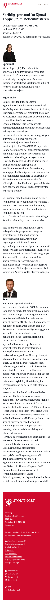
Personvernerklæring (13, 556)
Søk (39, 4)
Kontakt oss (9, 525)
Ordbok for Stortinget (13, 547)
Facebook (12, 571)
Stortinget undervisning (14, 541)
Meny (47, 4)
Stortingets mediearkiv (14, 544)
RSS (9, 587)
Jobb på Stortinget (12, 562)
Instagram (12, 577)
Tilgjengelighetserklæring (15, 559)
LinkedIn (11, 580)
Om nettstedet (11, 553)
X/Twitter (12, 574)
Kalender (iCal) (14, 590)
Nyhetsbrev (9, 550)
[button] (39, 4)
